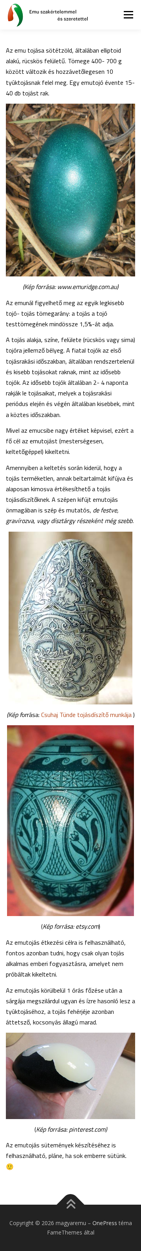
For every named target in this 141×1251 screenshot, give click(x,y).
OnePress (104, 1223)
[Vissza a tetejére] (71, 1205)
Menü (127, 14)
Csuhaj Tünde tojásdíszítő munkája (87, 714)
